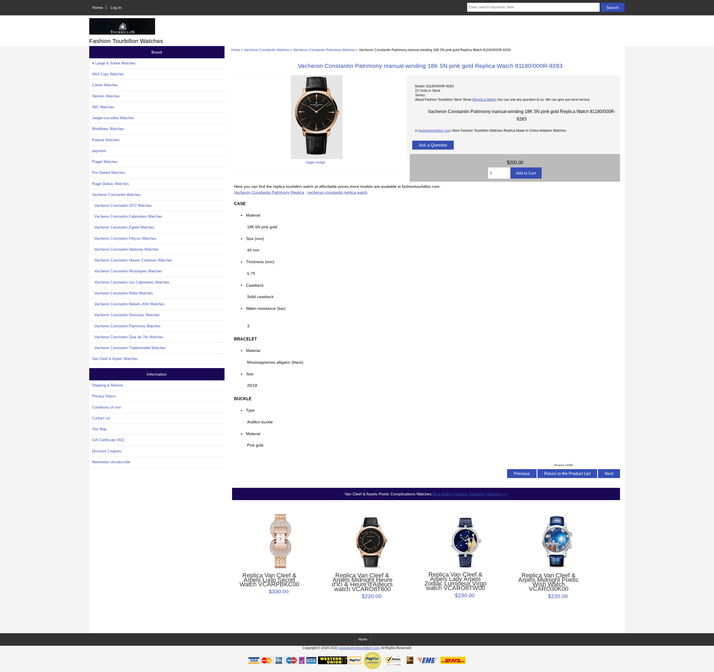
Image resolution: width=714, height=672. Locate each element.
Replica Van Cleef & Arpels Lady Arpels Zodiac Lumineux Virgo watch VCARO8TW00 (455, 581)
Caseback (255, 285)
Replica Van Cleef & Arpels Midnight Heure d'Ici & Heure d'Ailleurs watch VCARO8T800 (362, 582)
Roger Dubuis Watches (110, 184)
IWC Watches (103, 107)
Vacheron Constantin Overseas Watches (126, 315)
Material (253, 215)
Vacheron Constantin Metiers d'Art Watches (128, 304)
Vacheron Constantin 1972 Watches (122, 205)
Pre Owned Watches (108, 173)
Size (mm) (255, 238)
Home (97, 7)
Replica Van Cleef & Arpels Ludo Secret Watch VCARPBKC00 (269, 580)
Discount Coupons (107, 451)
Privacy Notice (104, 396)
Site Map (99, 429)
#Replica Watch (484, 99)
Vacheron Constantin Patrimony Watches (324, 50)
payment (99, 151)
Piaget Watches (105, 162)
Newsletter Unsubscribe (111, 462)
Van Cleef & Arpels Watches (115, 359)
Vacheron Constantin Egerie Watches (123, 227)
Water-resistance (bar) (267, 308)
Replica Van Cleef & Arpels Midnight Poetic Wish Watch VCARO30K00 (548, 582)
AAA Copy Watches (108, 74)
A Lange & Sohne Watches (114, 63)
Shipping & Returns (107, 385)
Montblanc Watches (108, 129)
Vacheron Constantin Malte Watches (122, 293)
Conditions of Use (106, 407)
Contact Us (101, 418)
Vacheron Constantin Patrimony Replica (269, 192)
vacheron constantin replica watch (337, 192)
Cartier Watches (105, 85)
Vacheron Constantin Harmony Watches (125, 249)
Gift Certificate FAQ (108, 440)
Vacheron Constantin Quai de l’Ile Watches (127, 337)
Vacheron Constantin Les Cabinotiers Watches (130, 282)
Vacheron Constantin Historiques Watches (127, 271)
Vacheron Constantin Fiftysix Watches (124, 238)
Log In (116, 7)
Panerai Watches (106, 140)
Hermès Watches (106, 96)
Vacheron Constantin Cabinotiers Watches (127, 216)
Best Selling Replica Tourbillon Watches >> (469, 494)
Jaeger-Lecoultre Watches (113, 118)
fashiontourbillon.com (434, 130)
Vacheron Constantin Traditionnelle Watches (129, 348)
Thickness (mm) (260, 262)
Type (250, 410)
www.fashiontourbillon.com (359, 648)
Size (250, 374)
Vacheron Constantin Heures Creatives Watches (132, 260)
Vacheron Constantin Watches (267, 50)
